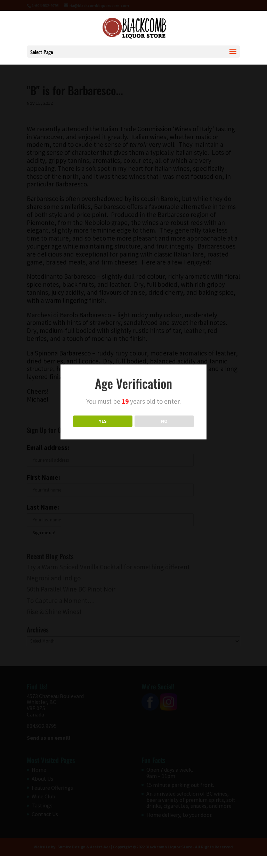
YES (103, 421)
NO (164, 421)
